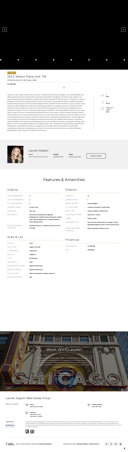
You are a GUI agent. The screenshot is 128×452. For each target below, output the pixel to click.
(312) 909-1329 (58, 157)
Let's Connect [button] (64, 373)
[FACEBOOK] (106, 444)
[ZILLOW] (120, 444)
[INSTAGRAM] (111, 444)
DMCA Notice (94, 444)
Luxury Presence (45, 444)
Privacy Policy (82, 444)
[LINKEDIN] (116, 444)
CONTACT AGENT (96, 156)
